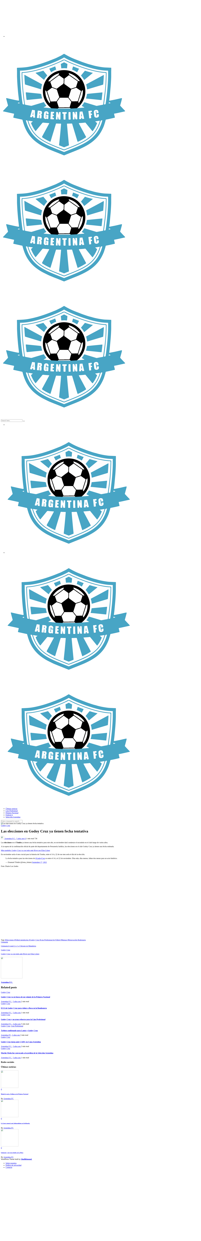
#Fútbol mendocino (21, 940)
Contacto (9, 1167)
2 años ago (16, 1035)
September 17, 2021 (39, 862)
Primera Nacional (12, 813)
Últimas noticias (11, 809)
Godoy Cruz (5, 826)
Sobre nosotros (11, 1163)
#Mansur (63, 940)
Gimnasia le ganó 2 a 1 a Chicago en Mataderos (18, 946)
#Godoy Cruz (34, 940)
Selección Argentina (13, 817)
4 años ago (17, 1024)
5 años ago (20, 839)
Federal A (9, 815)
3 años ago (17, 1046)
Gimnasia (4, 942)
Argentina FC (6, 1035)
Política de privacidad (13, 1165)
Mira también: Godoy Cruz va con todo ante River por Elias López (25, 850)
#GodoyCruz (40, 858)
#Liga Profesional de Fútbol (50, 940)
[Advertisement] (100, 17)
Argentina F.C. (10, 839)
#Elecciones (9, 940)
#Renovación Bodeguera (76, 940)
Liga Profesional (12, 811)
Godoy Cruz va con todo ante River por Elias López (20, 954)
